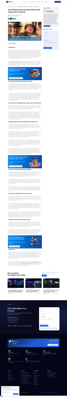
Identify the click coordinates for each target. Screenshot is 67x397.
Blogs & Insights (13, 6)
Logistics (35, 376)
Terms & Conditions (11, 378)
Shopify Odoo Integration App (51, 372)
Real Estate (35, 378)
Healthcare (35, 372)
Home (9, 6)
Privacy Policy (10, 379)
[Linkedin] (15, 343)
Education (35, 379)
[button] (9, 18)
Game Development (24, 378)
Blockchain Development (25, 379)
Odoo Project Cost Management (52, 376)
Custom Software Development (26, 376)
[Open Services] (26, 1)
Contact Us (9, 375)
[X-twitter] (11, 343)
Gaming (35, 382)
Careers (9, 376)
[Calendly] (1, 396)
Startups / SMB (36, 384)
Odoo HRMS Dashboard (50, 375)
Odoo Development (24, 381)
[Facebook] (9, 343)
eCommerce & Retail (37, 375)
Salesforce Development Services (26, 382)
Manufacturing (36, 381)
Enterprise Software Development (26, 375)
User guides (55, 392)
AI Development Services (25, 372)
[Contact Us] (2, 396)
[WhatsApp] (0, 396)
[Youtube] (13, 343)
